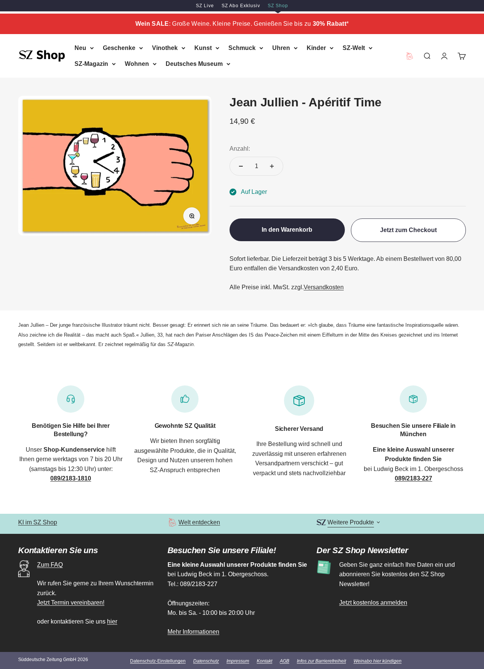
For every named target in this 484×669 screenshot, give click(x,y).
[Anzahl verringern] (241, 166)
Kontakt (264, 661)
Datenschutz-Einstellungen (158, 661)
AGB (284, 661)
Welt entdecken (199, 522)
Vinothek (165, 48)
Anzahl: (240, 148)
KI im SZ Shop (37, 522)
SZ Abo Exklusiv (241, 5)
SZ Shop (278, 5)
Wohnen (137, 63)
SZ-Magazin (91, 63)
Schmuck (242, 48)
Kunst (203, 48)
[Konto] (444, 55)
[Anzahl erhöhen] (272, 166)
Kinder (316, 48)
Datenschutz (206, 661)
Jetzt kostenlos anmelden (373, 602)
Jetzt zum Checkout (408, 230)
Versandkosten (324, 287)
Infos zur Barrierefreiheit (321, 661)
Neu (80, 48)
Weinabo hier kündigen (378, 661)
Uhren (281, 48)
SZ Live (205, 5)
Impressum (237, 661)
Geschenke (119, 48)
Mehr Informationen (193, 631)
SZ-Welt (354, 48)
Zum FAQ (50, 564)
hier (112, 621)
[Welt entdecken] (172, 522)
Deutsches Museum (194, 63)
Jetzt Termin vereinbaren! (70, 602)
